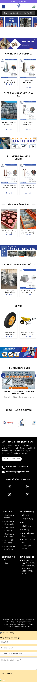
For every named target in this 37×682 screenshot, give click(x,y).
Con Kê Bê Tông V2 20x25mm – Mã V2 (28, 291)
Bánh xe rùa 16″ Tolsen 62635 (9, 333)
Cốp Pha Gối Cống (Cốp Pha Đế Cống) (28, 232)
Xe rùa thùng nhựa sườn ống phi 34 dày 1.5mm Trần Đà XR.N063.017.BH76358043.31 (28, 333)
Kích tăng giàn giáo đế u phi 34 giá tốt (28, 186)
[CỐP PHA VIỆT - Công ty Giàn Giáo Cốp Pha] (18, 6)
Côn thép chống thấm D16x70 (28, 81)
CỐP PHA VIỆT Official (19, 467)
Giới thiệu (27, 526)
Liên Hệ (20, 1)
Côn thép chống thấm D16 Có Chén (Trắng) (9, 81)
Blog (26, 1)
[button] (3, 6)
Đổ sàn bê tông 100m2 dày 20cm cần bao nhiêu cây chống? (18, 392)
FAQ (25, 522)
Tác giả (26, 515)
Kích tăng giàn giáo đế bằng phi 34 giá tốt (9, 186)
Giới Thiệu (12, 1)
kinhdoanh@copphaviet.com (17, 472)
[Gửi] (33, 13)
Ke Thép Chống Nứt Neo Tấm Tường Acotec (9, 123)
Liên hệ (26, 530)
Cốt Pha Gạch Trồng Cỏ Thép (9, 232)
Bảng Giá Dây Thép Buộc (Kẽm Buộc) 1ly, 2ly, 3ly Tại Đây (9, 292)
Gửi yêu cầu (7, 673)
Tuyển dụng (28, 519)
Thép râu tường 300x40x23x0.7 (27, 123)
